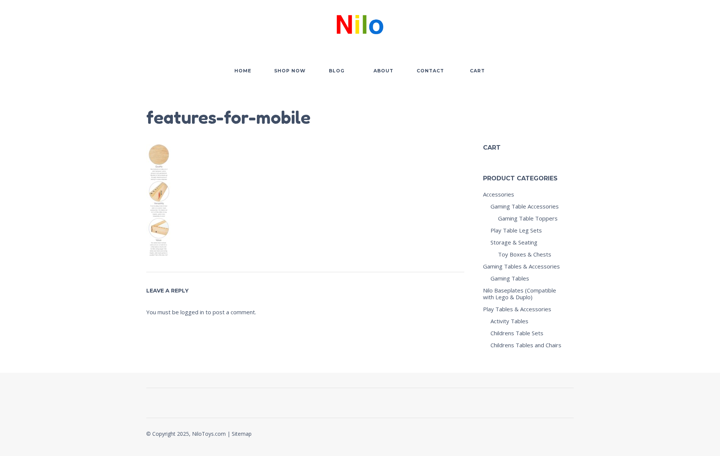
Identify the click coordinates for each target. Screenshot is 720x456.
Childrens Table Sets (516, 333)
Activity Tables (509, 321)
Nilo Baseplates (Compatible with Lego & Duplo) (519, 293)
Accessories (498, 194)
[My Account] (547, 23)
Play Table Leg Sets (516, 230)
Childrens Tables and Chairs (525, 345)
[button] (526, 23)
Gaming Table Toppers (528, 218)
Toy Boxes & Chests (524, 254)
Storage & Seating (513, 242)
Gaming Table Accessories (524, 206)
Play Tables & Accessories (517, 309)
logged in (192, 312)
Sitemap (242, 433)
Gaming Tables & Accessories (521, 266)
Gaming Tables (509, 278)
